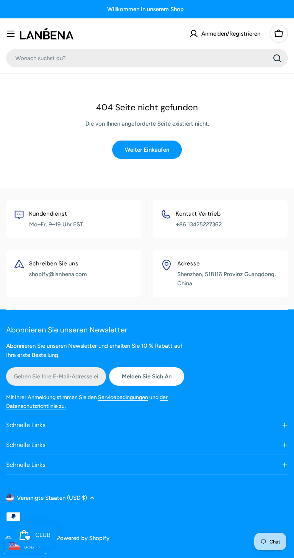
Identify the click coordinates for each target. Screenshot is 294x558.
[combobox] (147, 58)
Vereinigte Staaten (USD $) (52, 497)
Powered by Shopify (83, 538)
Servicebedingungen (123, 397)
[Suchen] (277, 58)
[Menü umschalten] (10, 33)
